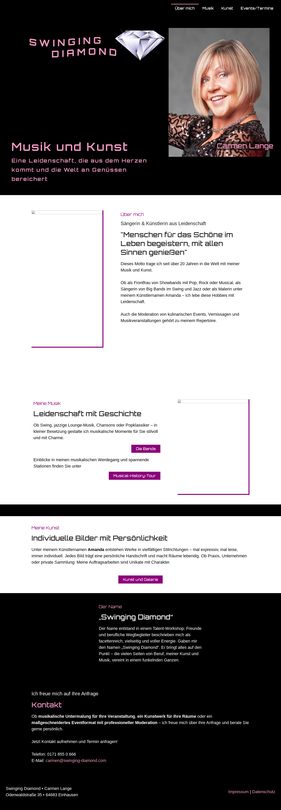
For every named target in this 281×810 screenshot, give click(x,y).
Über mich (185, 8)
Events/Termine (257, 8)
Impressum (238, 791)
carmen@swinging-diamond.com (76, 760)
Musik (208, 8)
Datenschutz (263, 791)
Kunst (227, 8)
